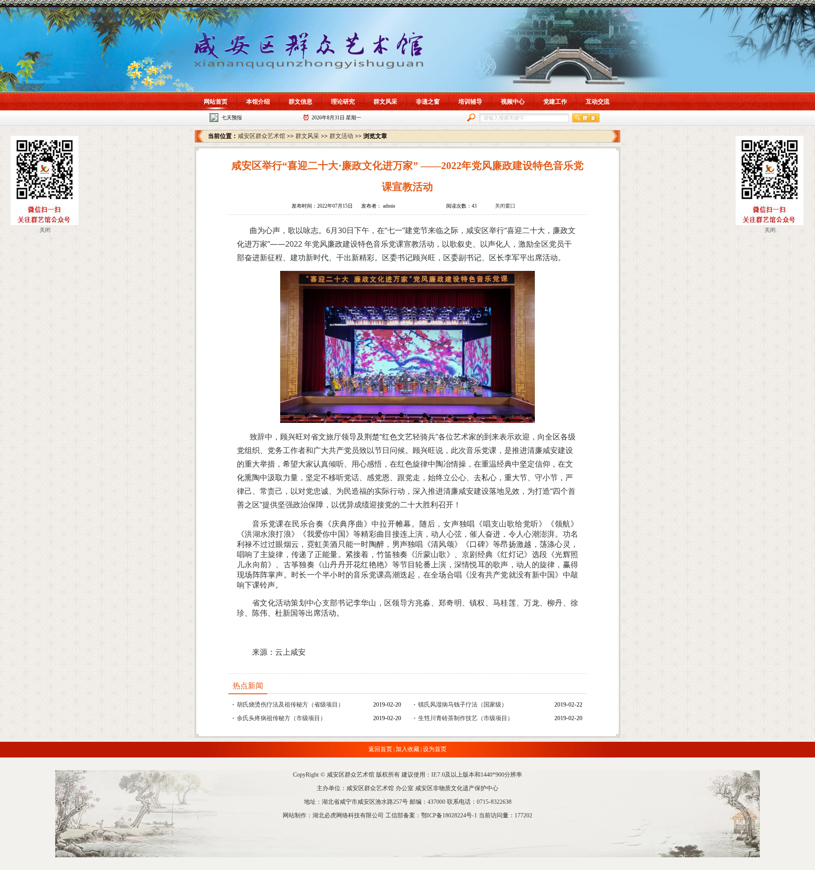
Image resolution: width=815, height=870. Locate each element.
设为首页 (435, 749)
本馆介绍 (258, 102)
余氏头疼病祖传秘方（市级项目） (281, 718)
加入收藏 (407, 749)
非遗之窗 (428, 102)
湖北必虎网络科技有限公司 (348, 815)
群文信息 (300, 102)
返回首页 (380, 749)
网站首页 (216, 102)
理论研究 (343, 102)
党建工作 (555, 102)
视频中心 (513, 102)
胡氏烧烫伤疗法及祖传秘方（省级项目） (290, 704)
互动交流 (598, 102)
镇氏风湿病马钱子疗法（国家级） (462, 704)
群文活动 (341, 136)
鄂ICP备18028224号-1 (449, 815)
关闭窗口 (505, 206)
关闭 (45, 230)
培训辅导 (470, 102)
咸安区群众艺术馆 (261, 136)
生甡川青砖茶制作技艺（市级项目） (465, 718)
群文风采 (385, 102)
